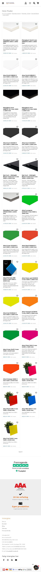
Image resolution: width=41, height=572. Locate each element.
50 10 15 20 (17, 549)
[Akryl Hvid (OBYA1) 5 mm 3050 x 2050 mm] (30, 65)
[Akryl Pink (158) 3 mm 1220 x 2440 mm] (30, 369)
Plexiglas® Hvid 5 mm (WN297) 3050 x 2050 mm (29, 41)
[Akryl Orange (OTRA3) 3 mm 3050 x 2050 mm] (30, 302)
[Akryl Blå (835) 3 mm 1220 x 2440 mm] (30, 399)
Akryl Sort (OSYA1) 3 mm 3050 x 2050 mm (10, 143)
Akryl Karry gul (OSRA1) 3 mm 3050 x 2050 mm (30, 278)
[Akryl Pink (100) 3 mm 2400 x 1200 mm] (30, 335)
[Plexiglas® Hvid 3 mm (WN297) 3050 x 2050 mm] (11, 30)
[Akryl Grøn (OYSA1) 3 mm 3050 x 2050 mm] (11, 236)
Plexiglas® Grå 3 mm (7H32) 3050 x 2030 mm (10, 212)
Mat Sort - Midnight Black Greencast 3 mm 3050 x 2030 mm (11, 176)
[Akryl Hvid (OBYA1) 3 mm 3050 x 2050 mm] (11, 65)
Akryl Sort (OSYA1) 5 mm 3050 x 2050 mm (29, 143)
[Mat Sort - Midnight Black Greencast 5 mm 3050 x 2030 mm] (30, 165)
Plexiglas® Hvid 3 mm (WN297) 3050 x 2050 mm (10, 41)
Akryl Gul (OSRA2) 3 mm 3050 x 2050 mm (10, 313)
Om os (4, 521)
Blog (3, 526)
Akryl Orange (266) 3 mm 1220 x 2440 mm (10, 379)
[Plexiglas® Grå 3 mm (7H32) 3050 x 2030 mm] (11, 200)
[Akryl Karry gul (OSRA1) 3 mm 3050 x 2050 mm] (30, 268)
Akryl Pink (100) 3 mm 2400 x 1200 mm (29, 346)
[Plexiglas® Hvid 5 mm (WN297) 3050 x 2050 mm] (30, 30)
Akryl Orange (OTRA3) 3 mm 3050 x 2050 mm (30, 312)
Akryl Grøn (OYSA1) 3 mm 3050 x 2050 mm (10, 246)
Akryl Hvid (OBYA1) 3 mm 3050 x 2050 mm (10, 76)
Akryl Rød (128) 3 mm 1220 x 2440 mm (10, 409)
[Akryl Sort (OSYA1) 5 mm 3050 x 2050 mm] (30, 133)
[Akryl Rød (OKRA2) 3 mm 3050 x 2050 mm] (30, 236)
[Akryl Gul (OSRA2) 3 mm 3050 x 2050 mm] (11, 302)
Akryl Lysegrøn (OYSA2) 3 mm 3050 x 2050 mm (29, 212)
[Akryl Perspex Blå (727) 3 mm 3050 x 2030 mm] (11, 268)
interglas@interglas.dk (12, 551)
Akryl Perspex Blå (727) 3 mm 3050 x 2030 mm (9, 279)
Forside (9, 13)
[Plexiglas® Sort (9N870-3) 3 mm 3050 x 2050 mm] (11, 98)
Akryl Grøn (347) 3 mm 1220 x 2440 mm (11, 350)
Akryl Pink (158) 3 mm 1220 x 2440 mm (29, 379)
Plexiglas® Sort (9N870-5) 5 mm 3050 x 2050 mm (29, 109)
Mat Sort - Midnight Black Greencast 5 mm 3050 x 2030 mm (30, 176)
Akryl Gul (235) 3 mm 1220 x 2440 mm (10, 439)
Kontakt (4, 524)
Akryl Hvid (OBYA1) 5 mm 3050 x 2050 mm (29, 76)
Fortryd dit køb (6, 530)
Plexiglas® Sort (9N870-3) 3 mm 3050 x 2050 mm (10, 109)
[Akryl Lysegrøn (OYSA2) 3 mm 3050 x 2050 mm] (30, 200)
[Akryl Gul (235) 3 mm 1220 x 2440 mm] (11, 429)
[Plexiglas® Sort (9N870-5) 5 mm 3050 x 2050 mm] (30, 98)
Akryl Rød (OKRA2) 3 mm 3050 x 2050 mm (29, 246)
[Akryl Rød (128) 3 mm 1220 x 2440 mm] (11, 399)
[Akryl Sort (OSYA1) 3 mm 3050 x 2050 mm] (11, 133)
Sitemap (4, 528)
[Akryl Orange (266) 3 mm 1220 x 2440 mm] (11, 369)
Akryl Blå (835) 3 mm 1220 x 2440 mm (29, 409)
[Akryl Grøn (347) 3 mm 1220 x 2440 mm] (11, 337)
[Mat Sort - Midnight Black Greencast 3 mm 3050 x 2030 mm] (11, 165)
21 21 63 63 (16, 546)
